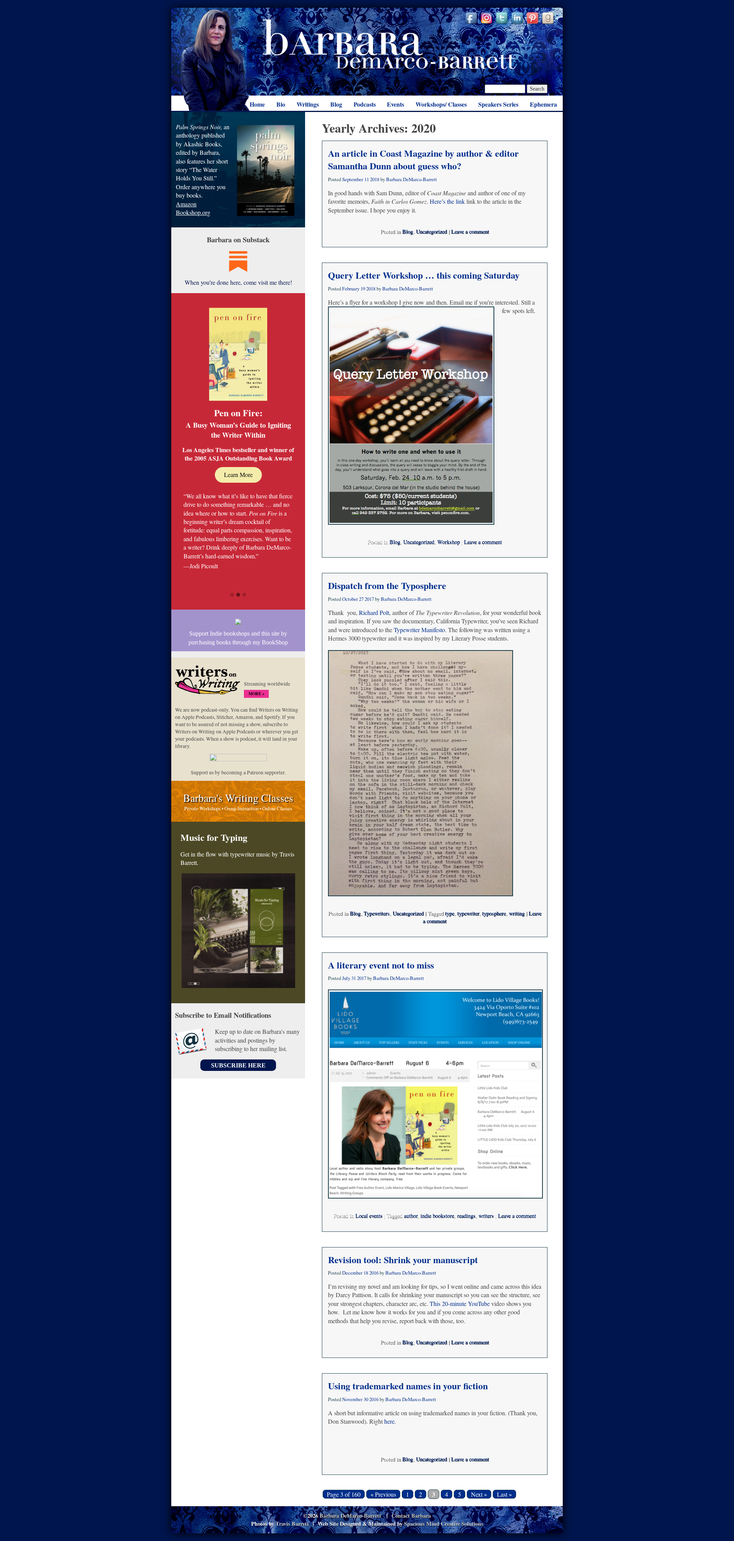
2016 (373, 1272)
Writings (308, 104)
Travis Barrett (292, 1524)
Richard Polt (374, 612)
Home (257, 104)
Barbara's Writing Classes (238, 797)
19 (363, 288)
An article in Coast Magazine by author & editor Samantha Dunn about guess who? (423, 159)
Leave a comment (470, 231)
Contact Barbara (411, 1516)
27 (361, 598)
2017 (369, 598)
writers (486, 1215)
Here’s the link (447, 201)
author (410, 1215)
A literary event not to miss (381, 965)
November (352, 1399)
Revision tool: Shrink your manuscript (403, 1259)
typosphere (494, 913)
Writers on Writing (207, 683)
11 (366, 179)
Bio (280, 104)
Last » (504, 1494)
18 (366, 1272)
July (346, 978)
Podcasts (365, 104)
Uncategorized (431, 231)
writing (517, 913)
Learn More (238, 474)
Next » (479, 1494)
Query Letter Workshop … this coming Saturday (424, 275)
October (350, 598)
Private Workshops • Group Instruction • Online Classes (238, 808)
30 (366, 1399)
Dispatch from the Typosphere (387, 585)
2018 (374, 179)
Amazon (186, 204)
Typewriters (377, 913)
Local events (369, 1215)
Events (395, 104)
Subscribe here (238, 1065)
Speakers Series (498, 104)
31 (353, 978)
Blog (336, 104)
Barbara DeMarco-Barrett (389, 44)
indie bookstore (437, 1215)
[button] (232, 595)
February (350, 288)
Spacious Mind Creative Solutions (443, 1524)
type (449, 913)
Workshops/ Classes (441, 104)
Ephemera (543, 104)
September (352, 179)
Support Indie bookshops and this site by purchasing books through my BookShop (238, 637)
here (389, 1421)
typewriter (468, 913)
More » (256, 694)
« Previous (383, 1494)
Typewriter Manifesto (419, 630)
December (352, 1272)
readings (466, 1215)
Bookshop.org (193, 212)
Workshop (448, 541)
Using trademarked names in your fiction (408, 1385)
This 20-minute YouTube (460, 1303)
